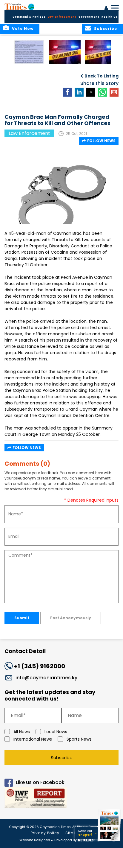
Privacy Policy (45, 832)
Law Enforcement (62, 17)
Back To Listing (101, 76)
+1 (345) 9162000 (39, 666)
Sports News (79, 739)
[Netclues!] (86, 839)
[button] (29, 52)
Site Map (74, 832)
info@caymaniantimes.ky (46, 677)
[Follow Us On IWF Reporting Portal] (61, 798)
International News (32, 739)
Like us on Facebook (40, 782)
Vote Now (22, 28)
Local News (55, 732)
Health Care (112, 17)
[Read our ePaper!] (109, 841)
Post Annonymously (70, 617)
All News (21, 732)
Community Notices (29, 17)
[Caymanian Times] (19, 6)
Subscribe (62, 757)
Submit (21, 617)
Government (89, 17)
